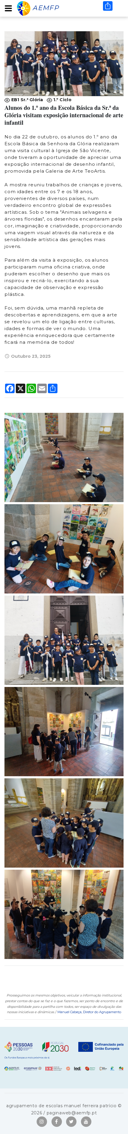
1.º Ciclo (61, 99)
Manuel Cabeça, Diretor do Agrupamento (89, 1012)
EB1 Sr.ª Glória (26, 99)
